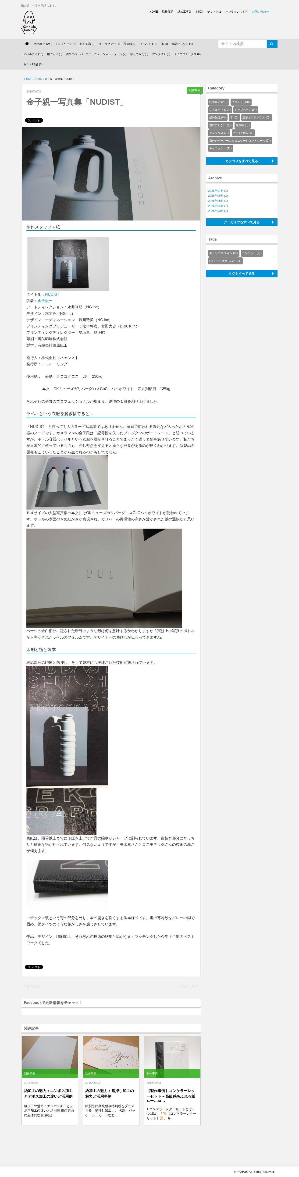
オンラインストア (236, 11)
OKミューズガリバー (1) (224, 261)
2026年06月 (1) (218, 195)
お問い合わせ (260, 11)
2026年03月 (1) (218, 211)
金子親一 (45, 301)
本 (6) (164, 44)
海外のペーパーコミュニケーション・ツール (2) (96, 54)
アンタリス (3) (161, 54)
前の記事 (34, 986)
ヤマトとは (214, 11)
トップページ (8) (65, 44)
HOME (154, 11)
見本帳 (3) (130, 44)
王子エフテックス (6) (187, 54)
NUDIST (52, 294)
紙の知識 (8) (87, 44)
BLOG (38, 79)
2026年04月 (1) (218, 206)
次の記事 (188, 986)
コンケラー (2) (251, 253)
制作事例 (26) (42, 44)
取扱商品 (167, 11)
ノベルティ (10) (33, 54)
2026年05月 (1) (218, 201)
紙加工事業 (185, 11)
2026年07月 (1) (218, 190)
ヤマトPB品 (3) (33, 64)
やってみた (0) (139, 54)
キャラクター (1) (109, 44)
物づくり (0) (54, 54)
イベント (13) (148, 44)
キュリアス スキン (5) (223, 253)
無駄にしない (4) (182, 44)
